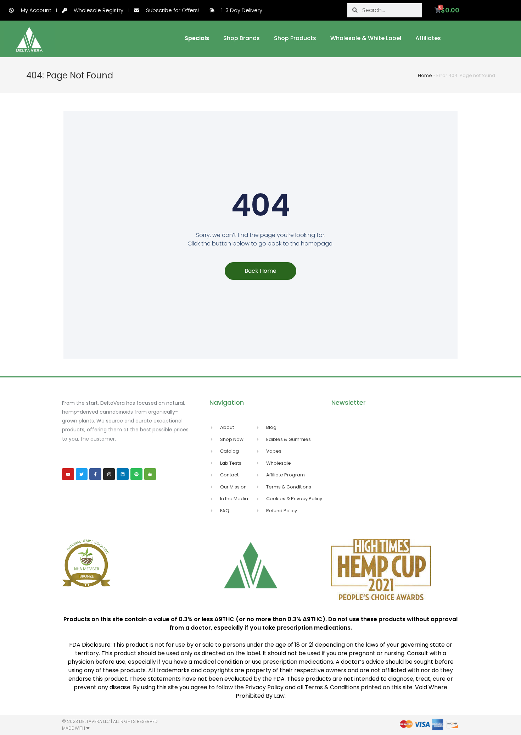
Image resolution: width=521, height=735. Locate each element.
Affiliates (428, 38)
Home (425, 75)
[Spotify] (136, 474)
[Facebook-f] (95, 474)
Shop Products (295, 38)
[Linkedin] (123, 474)
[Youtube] (68, 474)
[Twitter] (82, 474)
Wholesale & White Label (365, 38)
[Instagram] (109, 474)
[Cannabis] (150, 474)
